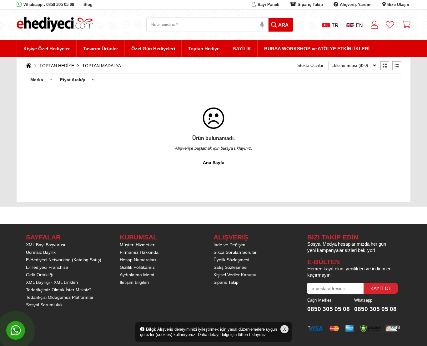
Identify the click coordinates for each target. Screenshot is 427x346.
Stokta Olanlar (310, 65)
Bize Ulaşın (398, 4)
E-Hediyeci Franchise (47, 267)
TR (335, 25)
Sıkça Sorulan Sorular (235, 252)
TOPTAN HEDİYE (56, 65)
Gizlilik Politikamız (137, 267)
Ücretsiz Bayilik (41, 252)
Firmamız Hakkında (139, 252)
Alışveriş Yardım (356, 4)
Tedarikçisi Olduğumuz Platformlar (59, 297)
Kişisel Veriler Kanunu (235, 274)
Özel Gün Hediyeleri (153, 48)
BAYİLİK (242, 48)
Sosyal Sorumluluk (44, 304)
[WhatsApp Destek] (15, 330)
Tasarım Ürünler (100, 48)
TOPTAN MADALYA (101, 65)
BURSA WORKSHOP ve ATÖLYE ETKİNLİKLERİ (316, 48)
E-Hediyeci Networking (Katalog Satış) (63, 259)
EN (359, 25)
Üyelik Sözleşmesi (231, 259)
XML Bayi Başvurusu (46, 244)
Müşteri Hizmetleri (137, 244)
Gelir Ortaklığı (39, 274)
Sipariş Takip (310, 4)
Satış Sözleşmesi (230, 267)
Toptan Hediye (203, 48)
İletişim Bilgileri (134, 282)
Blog (88, 4)
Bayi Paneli (268, 4)
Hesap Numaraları (138, 259)
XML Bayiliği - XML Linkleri (52, 282)
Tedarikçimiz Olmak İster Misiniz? (59, 289)
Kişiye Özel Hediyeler (46, 48)
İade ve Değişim (229, 244)
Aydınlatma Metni (137, 274)
